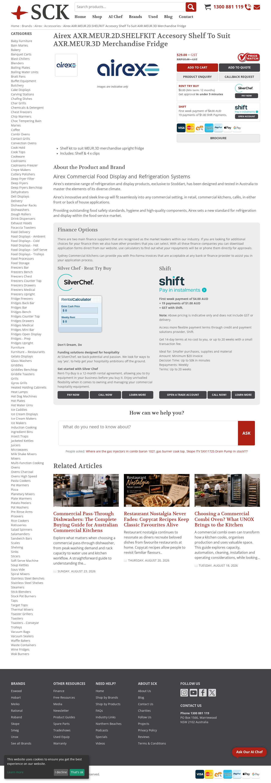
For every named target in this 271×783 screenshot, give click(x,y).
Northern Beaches (109, 723)
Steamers (17, 587)
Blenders (17, 63)
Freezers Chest (21, 276)
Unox (14, 737)
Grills (14, 378)
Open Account (246, 116)
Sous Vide (18, 569)
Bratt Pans (18, 76)
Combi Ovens (20, 134)
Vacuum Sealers (22, 636)
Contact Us (145, 704)
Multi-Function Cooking (27, 463)
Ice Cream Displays (24, 414)
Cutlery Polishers (23, 174)
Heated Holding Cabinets (28, 387)
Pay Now (247, 96)
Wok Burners (20, 654)
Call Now (105, 394)
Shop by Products (108, 704)
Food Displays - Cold (25, 241)
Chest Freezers (21, 112)
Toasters (17, 618)
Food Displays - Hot (24, 245)
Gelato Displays (22, 356)
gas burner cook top (170, 451)
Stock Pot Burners (23, 596)
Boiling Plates (20, 67)
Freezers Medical (23, 289)
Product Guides (64, 717)
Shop (97, 17)
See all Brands (21, 743)
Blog (168, 17)
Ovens (15, 467)
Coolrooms (18, 161)
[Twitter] (212, 692)
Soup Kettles (20, 565)
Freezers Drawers (23, 285)
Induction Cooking (24, 427)
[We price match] (248, 57)
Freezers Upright (23, 294)
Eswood (16, 691)
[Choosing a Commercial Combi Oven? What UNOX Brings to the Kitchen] (227, 492)
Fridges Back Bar (23, 303)
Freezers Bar (20, 267)
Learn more (137, 394)
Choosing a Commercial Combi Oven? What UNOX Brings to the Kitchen (224, 519)
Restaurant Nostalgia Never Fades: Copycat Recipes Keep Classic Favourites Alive (156, 519)
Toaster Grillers (22, 614)
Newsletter (61, 710)
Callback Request (239, 76)
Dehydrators (20, 192)
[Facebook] (203, 692)
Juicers (16, 445)
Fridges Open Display (26, 334)
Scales (15, 543)
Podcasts (102, 730)
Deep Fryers (19, 183)
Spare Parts (61, 723)
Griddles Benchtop (24, 369)
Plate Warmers (21, 498)
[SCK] (40, 11)
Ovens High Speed (24, 476)
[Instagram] (184, 692)
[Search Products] (191, 7)
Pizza (14, 489)
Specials (101, 737)
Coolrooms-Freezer (24, 165)
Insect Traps (19, 436)
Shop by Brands (107, 697)
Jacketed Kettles (22, 440)
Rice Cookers (20, 520)
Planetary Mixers (23, 494)
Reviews (143, 737)
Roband (16, 717)
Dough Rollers (21, 214)
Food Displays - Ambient (28, 236)
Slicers (15, 556)
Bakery (16, 50)
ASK (246, 433)
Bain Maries (19, 45)
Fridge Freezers (22, 298)
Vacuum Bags (20, 631)
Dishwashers (20, 210)
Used (153, 17)
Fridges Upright (22, 343)
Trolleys (16, 627)
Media (57, 704)
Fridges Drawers (22, 321)
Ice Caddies (19, 409)
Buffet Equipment (23, 81)
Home (80, 17)
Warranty (59, 743)
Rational (17, 710)
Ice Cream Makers (23, 418)
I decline (61, 772)
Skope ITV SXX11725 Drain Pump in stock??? (217, 451)
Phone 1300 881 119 (194, 713)
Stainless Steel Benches (27, 578)
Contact (186, 17)
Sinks (14, 552)
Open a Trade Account (183, 394)
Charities (144, 710)
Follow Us (144, 717)
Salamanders (20, 534)
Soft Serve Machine (24, 560)
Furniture (17, 347)
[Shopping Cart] (208, 7)
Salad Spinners (21, 529)
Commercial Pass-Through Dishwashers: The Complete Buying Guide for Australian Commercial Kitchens (85, 522)
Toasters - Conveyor (25, 623)
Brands (135, 17)
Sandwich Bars (21, 538)
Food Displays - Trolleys (27, 254)
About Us (144, 691)
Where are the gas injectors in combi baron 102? (120, 451)
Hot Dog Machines (24, 396)
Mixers (16, 458)
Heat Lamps (19, 392)
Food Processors (22, 258)
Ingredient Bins (22, 432)
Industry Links (106, 717)
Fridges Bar (19, 307)
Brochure (218, 138)
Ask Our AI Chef (249, 752)
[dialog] (46, 767)
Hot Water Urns (22, 405)
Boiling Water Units (24, 72)
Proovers (17, 516)
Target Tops (19, 605)
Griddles (17, 365)
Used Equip (61, 737)
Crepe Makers (21, 170)
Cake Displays (20, 90)
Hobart (16, 697)
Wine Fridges (20, 649)
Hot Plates (18, 400)
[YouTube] (193, 692)
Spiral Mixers (20, 574)
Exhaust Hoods (21, 223)
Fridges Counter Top (25, 316)
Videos (100, 743)
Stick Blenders (21, 591)
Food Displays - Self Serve (29, 249)
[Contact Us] (257, 7)
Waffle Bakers (20, 640)
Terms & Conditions (152, 743)
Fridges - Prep (21, 338)
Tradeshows (62, 730)
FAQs (99, 710)
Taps (14, 600)
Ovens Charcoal (22, 472)
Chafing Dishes (21, 98)
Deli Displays (20, 196)
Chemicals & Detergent (27, 107)
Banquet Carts (21, 54)
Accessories (52, 26)
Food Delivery (20, 232)
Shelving (17, 547)
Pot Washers (20, 507)
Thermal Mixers (22, 609)
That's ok (77, 772)
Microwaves (19, 449)
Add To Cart (197, 67)
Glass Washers (21, 361)
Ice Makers (18, 423)
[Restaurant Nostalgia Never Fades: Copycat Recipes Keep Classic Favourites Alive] (156, 492)
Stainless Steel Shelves (27, 583)
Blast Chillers (20, 58)
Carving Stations (22, 94)
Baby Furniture (21, 41)
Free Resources (64, 697)
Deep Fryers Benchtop (26, 187)
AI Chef (115, 17)
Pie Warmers (20, 485)
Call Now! (219, 394)
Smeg (15, 730)
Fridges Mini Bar (22, 329)
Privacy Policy (147, 730)
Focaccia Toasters (23, 227)
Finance (58, 691)
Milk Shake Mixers (24, 454)
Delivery (16, 201)
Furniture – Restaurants (28, 352)
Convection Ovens (23, 143)
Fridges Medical (22, 325)
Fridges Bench (21, 312)
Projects (143, 723)
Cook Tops (18, 152)
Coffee (15, 130)
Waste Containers (23, 645)
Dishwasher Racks (24, 205)
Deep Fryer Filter (23, 178)
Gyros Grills (19, 383)
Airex (38, 26)
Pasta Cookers (21, 480)
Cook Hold (18, 147)
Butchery (17, 85)
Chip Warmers (21, 116)
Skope (15, 723)
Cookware (18, 156)
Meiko (15, 704)
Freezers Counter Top (26, 281)
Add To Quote (239, 67)
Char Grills (18, 103)
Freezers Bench (22, 272)
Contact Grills (20, 138)
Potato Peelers (21, 503)
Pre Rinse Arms (22, 512)
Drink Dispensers (23, 218)
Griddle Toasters (23, 374)
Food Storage (20, 263)
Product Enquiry (197, 76)
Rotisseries (18, 525)
